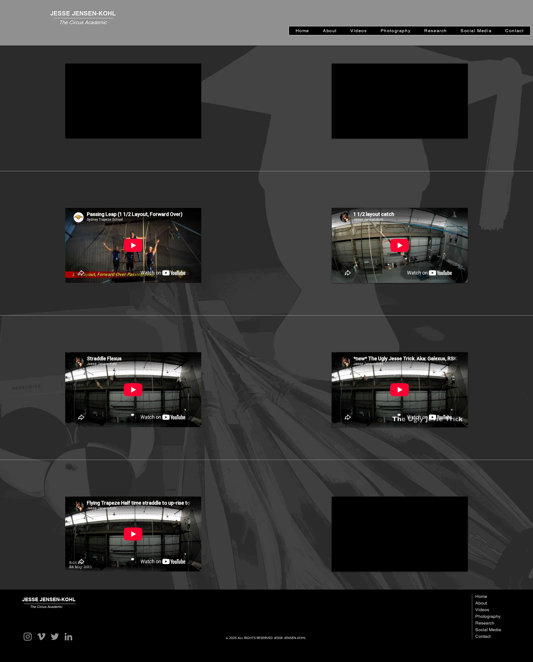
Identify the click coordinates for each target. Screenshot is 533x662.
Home (481, 596)
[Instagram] (27, 636)
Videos (482, 609)
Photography (488, 616)
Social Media (488, 629)
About (481, 603)
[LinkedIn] (68, 636)
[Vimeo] (41, 636)
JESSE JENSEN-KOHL (82, 13)
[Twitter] (54, 636)
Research (484, 623)
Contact (483, 636)
